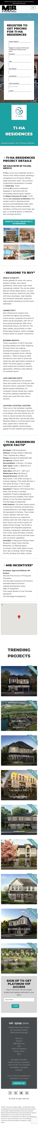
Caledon (19, 762)
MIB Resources (19, 1043)
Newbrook (19, 963)
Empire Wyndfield (19, 894)
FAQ (19, 1046)
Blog (19, 1054)
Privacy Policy (19, 1051)
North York (14, 797)
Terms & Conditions (19, 1049)
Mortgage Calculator (19, 1060)
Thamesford (19, 831)
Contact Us (19, 1083)
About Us (19, 1038)
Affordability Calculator (19, 1067)
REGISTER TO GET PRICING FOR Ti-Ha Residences (19, 222)
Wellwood (19, 721)
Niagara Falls (19, 727)
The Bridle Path (19, 790)
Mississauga (19, 866)
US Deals (19, 1070)
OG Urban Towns (19, 859)
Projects (19, 1041)
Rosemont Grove (19, 686)
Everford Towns (19, 825)
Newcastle (19, 970)
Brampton (19, 693)
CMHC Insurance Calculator (19, 1062)
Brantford (19, 901)
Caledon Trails (19, 755)
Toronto (25, 797)
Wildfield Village (19, 929)
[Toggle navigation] (33, 7)
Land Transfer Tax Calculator (19, 1065)
